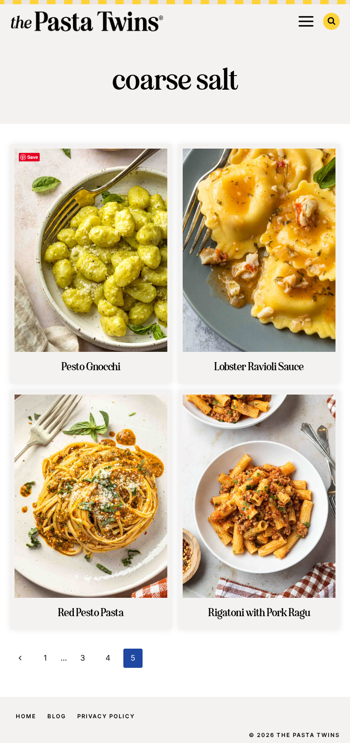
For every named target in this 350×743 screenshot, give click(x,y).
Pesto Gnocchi (90, 367)
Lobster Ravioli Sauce (259, 367)
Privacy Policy (106, 716)
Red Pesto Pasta (91, 613)
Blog (56, 716)
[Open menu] (306, 21)
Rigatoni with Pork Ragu (259, 613)
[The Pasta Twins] (87, 21)
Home (26, 716)
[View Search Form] (331, 21)
